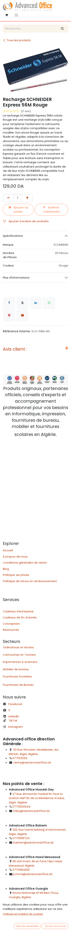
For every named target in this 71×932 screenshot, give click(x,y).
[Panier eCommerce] (6, 15)
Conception (11, 624)
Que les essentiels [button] (27, 926)
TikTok (13, 720)
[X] (22, 302)
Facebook (15, 704)
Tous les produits (19, 40)
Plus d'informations (16, 278)
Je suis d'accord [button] (55, 926)
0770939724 (21, 838)
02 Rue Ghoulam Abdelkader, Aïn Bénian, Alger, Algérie (34, 752)
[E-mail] (22, 315)
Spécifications (13, 236)
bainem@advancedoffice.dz (33, 842)
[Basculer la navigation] (16, 15)
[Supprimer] (8, 198)
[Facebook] (9, 302)
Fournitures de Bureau (18, 685)
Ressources (12, 630)
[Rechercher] (62, 29)
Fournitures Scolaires (17, 676)
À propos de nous (15, 556)
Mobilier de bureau (16, 669)
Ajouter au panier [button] (20, 209)
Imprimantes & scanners (20, 662)
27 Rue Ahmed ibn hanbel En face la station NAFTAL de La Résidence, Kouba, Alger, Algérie (37, 798)
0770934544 (21, 807)
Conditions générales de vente (25, 563)
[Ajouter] (27, 198)
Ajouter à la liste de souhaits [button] (28, 221)
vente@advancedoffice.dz (32, 762)
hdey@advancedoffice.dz (31, 811)
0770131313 (19, 758)
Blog (6, 569)
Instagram (15, 727)
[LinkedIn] (35, 302)
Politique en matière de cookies (23, 914)
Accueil (8, 550)
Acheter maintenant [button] (51, 209)
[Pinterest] (9, 315)
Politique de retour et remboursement (30, 581)
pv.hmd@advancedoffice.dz (32, 874)
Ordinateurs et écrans (18, 647)
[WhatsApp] (49, 302)
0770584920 (21, 870)
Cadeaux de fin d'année (20, 617)
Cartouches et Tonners (19, 655)
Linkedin (13, 716)
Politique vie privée (16, 575)
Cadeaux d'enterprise (18, 611)
